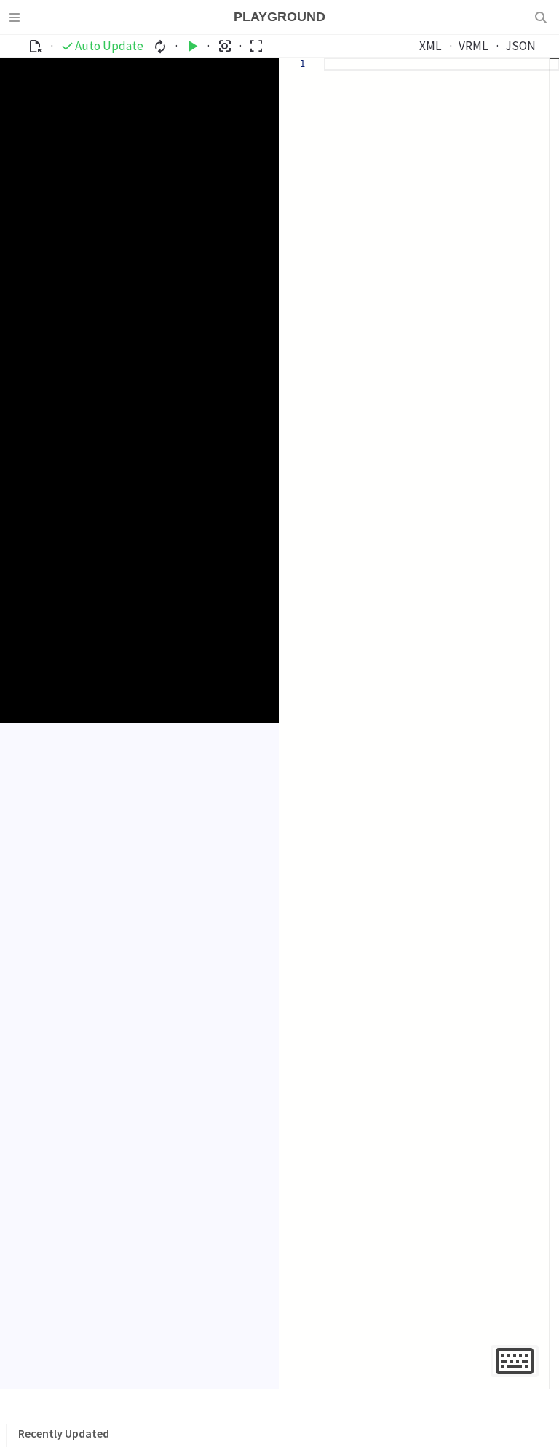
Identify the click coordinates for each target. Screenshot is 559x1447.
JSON (520, 46)
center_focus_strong (224, 46)
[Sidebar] (16, 17)
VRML (473, 46)
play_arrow (192, 46)
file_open (35, 46)
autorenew (160, 46)
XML (430, 46)
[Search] (542, 17)
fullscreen (255, 46)
